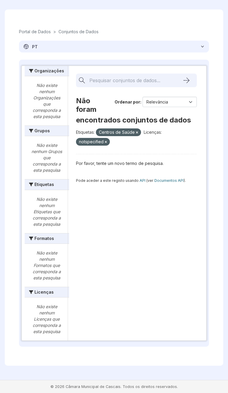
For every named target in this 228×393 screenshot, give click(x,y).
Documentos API (169, 180)
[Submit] (186, 80)
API (142, 180)
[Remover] (137, 133)
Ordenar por (127, 101)
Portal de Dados (35, 31)
